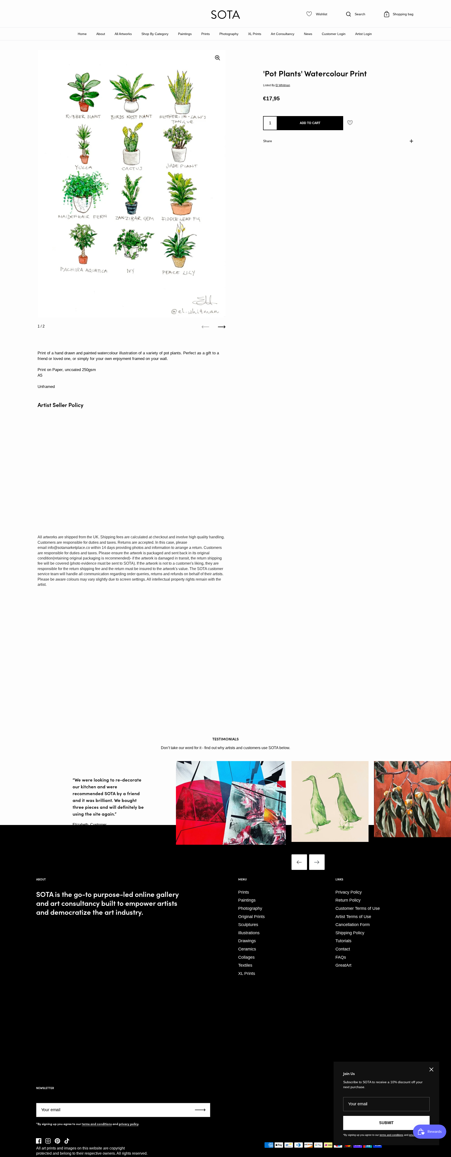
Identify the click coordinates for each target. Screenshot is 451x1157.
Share (267, 141)
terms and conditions (97, 1124)
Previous (299, 862)
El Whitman (283, 85)
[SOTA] (225, 14)
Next (317, 862)
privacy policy (128, 1124)
